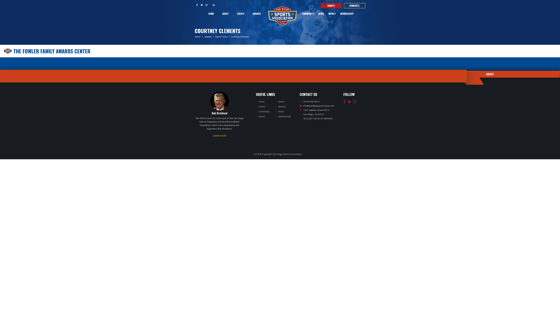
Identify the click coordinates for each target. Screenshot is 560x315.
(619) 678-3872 (311, 101)
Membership (347, 13)
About (225, 13)
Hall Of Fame (221, 36)
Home (211, 13)
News (321, 13)
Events (240, 13)
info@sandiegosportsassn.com (318, 105)
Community (308, 13)
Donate (331, 5)
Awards (257, 13)
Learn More (219, 135)
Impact (332, 13)
